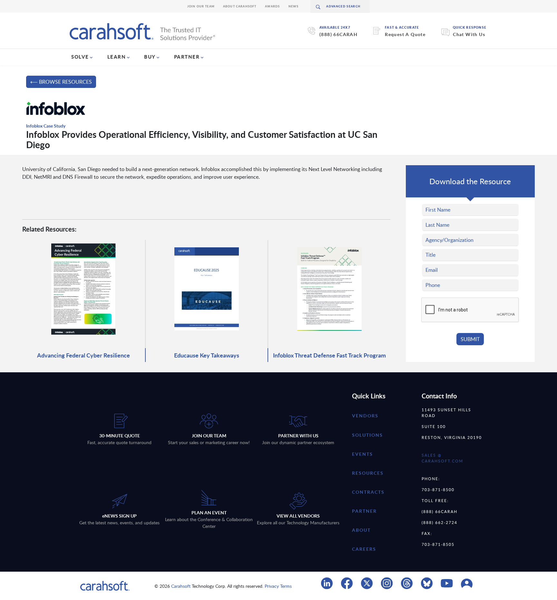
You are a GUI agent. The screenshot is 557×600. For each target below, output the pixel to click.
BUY (150, 56)
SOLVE (80, 56)
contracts (368, 492)
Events (362, 454)
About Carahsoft (240, 6)
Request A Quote (405, 34)
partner (364, 511)
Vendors (365, 416)
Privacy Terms (278, 586)
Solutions (367, 435)
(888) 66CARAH (338, 34)
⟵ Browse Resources (61, 81)
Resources (368, 473)
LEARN (116, 56)
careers (364, 549)
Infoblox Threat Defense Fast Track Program (329, 355)
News (293, 6)
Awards (272, 6)
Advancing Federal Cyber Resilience (83, 355)
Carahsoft (181, 586)
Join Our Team (201, 6)
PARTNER (187, 56)
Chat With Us (469, 34)
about (361, 530)
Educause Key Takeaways (206, 355)
